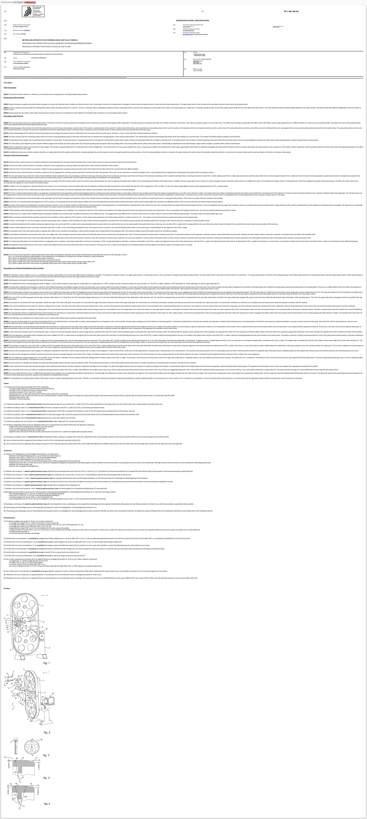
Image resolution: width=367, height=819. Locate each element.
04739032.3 (27, 30)
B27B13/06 (186, 26)
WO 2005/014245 (187, 34)
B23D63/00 (276, 26)
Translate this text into (6, 2)
